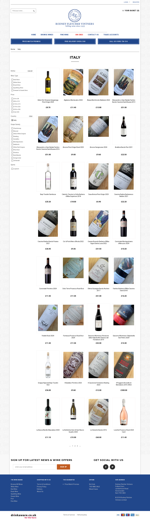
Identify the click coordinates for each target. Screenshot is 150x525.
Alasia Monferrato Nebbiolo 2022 (98, 100)
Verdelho (16, 139)
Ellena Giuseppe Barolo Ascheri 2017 (98, 289)
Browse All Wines (17, 484)
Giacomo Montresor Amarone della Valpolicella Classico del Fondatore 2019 (98, 338)
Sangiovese (17, 158)
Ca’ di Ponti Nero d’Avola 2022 (73, 241)
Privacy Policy (41, 487)
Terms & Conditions (43, 484)
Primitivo (16, 152)
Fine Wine (14, 501)
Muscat (15, 131)
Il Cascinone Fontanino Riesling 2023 (98, 384)
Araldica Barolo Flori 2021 (124, 147)
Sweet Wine (15, 496)
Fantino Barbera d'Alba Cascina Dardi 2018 (124, 289)
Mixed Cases (93, 489)
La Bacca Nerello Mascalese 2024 (48, 430)
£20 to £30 (16, 109)
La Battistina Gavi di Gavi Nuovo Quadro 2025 (73, 431)
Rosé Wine (16, 85)
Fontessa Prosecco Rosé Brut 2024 (73, 337)
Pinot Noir (16, 150)
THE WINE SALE (94, 487)
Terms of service (69, 515)
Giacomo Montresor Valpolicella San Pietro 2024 (124, 337)
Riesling (16, 136)
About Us (40, 491)
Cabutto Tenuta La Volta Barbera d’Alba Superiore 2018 (73, 195)
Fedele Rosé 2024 (48, 336)
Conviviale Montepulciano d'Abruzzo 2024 (124, 242)
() (132, 11)
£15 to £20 (16, 106)
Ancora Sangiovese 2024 (98, 147)
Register (136, 2)
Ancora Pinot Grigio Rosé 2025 (73, 147)
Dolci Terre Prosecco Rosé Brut (73, 288)
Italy (14, 120)
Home (13, 49)
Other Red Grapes (19, 147)
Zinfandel (16, 160)
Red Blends (17, 155)
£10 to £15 (16, 104)
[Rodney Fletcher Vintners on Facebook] (105, 467)
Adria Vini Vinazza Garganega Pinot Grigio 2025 (48, 101)
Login (126, 2)
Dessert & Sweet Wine (20, 90)
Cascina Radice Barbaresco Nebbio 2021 (123, 195)
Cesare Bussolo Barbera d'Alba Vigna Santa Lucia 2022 (98, 242)
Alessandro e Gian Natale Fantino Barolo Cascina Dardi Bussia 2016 (48, 148)
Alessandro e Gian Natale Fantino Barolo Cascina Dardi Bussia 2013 (123, 101)
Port (12, 499)
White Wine (17, 82)
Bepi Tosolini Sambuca (48, 194)
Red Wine (16, 79)
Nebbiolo (16, 144)
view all (30, 71)
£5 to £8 (16, 98)
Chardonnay (17, 128)
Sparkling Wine (18, 88)
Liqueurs (16, 169)
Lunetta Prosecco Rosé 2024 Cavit (124, 431)
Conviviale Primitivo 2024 (48, 288)
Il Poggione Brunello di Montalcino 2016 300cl (124, 384)
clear (30, 116)
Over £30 (16, 112)
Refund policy (82, 515)
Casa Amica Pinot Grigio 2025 (98, 194)
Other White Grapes (19, 133)
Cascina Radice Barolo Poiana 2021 (48, 242)
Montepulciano (18, 142)
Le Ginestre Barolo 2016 (98, 430)
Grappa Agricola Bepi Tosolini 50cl (48, 384)
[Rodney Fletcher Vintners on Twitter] (112, 467)
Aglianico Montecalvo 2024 (73, 100)
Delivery (39, 489)
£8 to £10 (16, 101)
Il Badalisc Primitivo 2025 (73, 383)
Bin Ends (92, 484)
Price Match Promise (72, 484)
